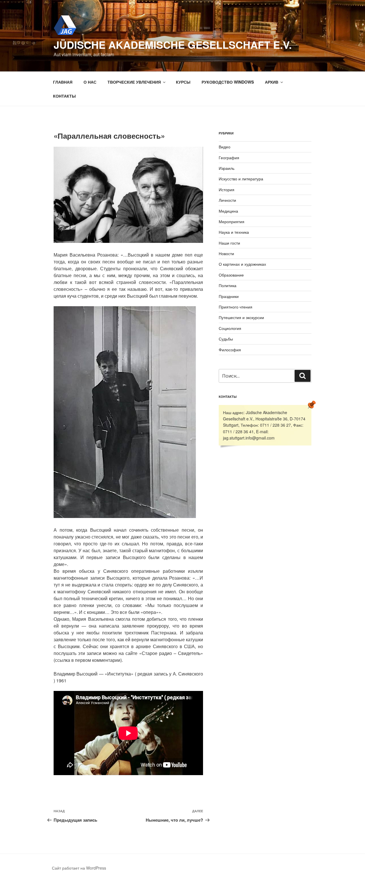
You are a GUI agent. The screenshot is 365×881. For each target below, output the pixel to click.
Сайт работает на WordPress (79, 868)
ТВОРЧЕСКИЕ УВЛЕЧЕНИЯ (134, 82)
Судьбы (226, 339)
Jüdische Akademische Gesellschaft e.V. (173, 44)
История (226, 189)
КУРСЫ (183, 82)
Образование (231, 275)
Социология (230, 328)
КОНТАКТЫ (64, 96)
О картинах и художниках (242, 264)
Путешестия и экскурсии (241, 317)
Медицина (228, 211)
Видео (224, 147)
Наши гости (229, 243)
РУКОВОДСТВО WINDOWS (228, 82)
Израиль (226, 168)
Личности (227, 200)
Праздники (229, 296)
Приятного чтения (235, 307)
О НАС (90, 82)
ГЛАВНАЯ (62, 82)
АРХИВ (271, 82)
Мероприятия (231, 221)
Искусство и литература (241, 179)
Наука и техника (234, 232)
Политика (227, 285)
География (229, 157)
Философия (230, 349)
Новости (226, 253)
